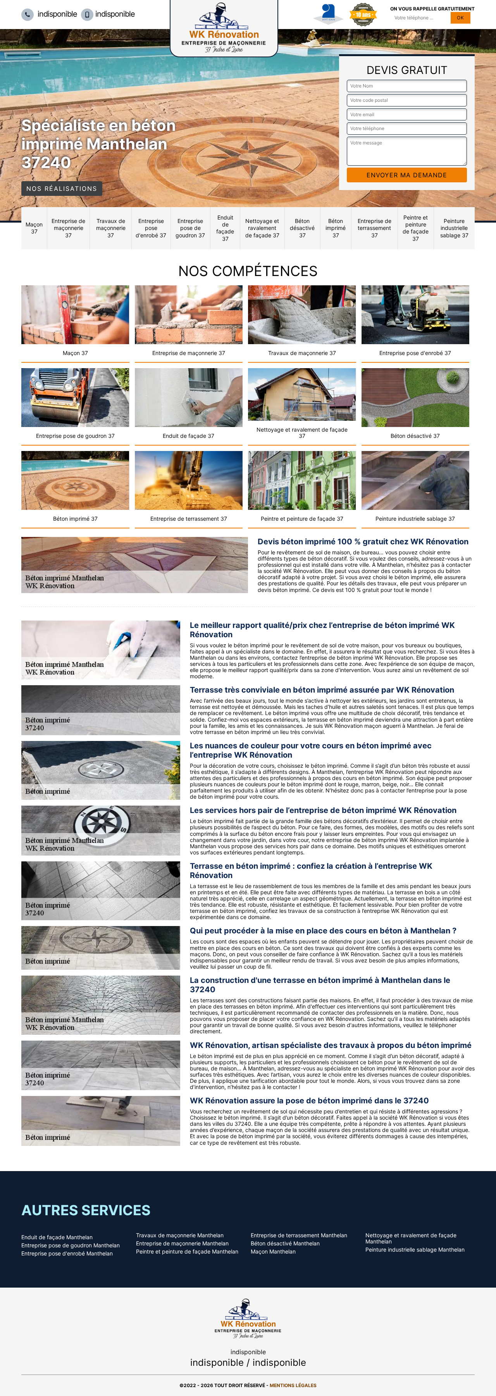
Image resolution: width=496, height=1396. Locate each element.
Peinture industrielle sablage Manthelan (415, 1250)
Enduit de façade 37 (225, 228)
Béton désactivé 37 (302, 228)
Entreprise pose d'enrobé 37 (151, 228)
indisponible (56, 14)
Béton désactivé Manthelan (285, 1243)
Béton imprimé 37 (336, 228)
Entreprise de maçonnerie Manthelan (182, 1243)
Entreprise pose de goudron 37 (190, 228)
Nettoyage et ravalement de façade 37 (262, 228)
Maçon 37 (34, 228)
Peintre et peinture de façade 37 (416, 228)
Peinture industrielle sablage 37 (454, 228)
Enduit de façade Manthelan (57, 1237)
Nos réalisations (61, 188)
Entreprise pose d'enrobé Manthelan (67, 1253)
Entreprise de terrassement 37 (374, 228)
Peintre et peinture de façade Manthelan (187, 1252)
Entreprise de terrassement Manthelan (299, 1235)
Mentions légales (293, 1385)
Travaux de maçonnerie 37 (111, 228)
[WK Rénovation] (248, 1317)
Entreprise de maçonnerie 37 (68, 228)
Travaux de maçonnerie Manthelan (180, 1235)
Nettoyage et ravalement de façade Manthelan (410, 1238)
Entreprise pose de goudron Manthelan (70, 1245)
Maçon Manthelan (273, 1252)
